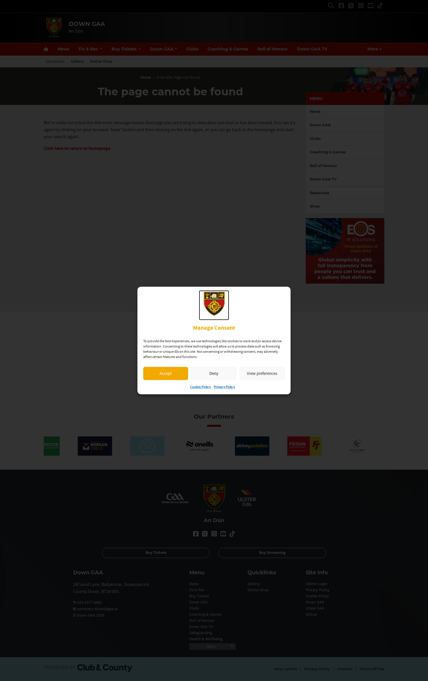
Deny (213, 373)
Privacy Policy (224, 387)
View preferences (262, 373)
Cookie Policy (200, 387)
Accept (166, 373)
